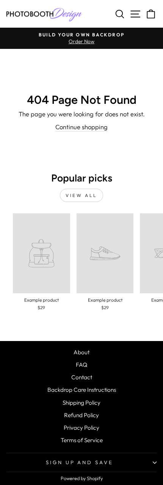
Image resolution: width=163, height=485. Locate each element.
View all (81, 195)
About (81, 352)
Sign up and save (80, 462)
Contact (81, 377)
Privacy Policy (81, 427)
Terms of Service (82, 440)
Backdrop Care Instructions (81, 389)
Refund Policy (81, 415)
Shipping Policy (81, 402)
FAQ (81, 364)
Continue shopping (81, 127)
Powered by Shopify (82, 478)
